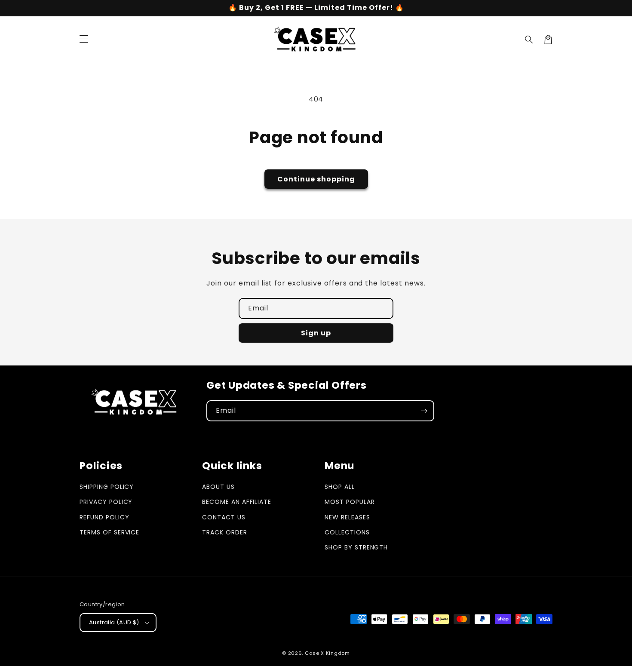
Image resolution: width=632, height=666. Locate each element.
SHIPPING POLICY (107, 486)
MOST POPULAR (350, 501)
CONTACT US (223, 517)
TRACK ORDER (224, 532)
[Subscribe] (423, 410)
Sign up (316, 333)
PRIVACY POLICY (106, 501)
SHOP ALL (340, 486)
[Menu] (83, 39)
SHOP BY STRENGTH (356, 547)
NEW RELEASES (347, 517)
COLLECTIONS (347, 532)
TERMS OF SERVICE (109, 532)
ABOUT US (218, 486)
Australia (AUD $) (114, 622)
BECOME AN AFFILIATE (236, 501)
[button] (529, 39)
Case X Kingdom (327, 653)
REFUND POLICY (104, 517)
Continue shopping (316, 179)
